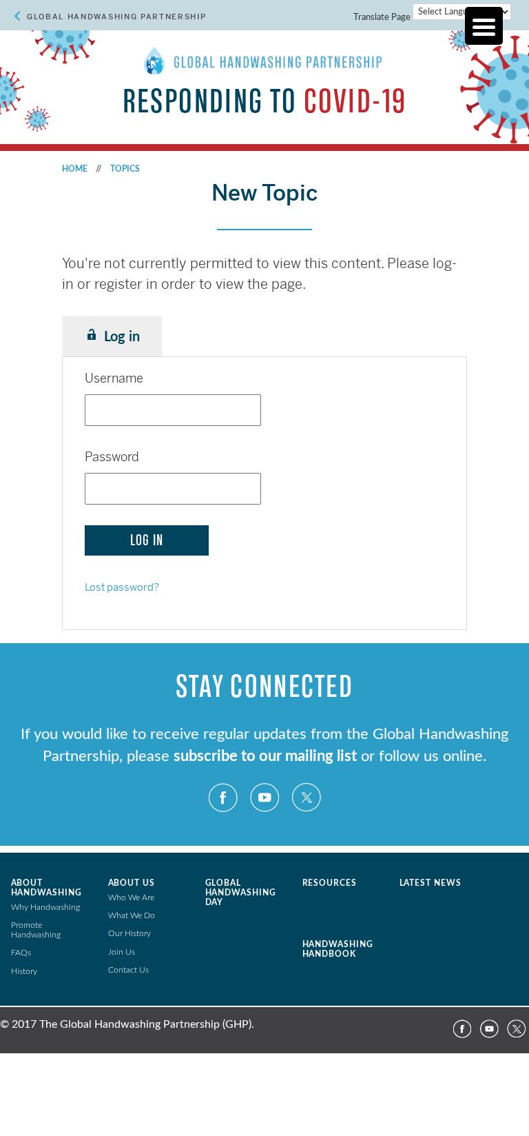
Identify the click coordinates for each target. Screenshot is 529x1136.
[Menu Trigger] (484, 26)
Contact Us (128, 970)
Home (74, 169)
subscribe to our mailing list (265, 756)
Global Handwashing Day (241, 892)
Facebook (223, 798)
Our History (129, 933)
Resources (329, 883)
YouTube (264, 798)
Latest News (431, 883)
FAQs (21, 953)
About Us (132, 883)
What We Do (131, 915)
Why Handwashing (45, 907)
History (24, 971)
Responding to (265, 101)
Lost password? (122, 587)
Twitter (306, 798)
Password (112, 457)
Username (114, 378)
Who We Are (131, 897)
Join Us (121, 952)
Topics (125, 169)
